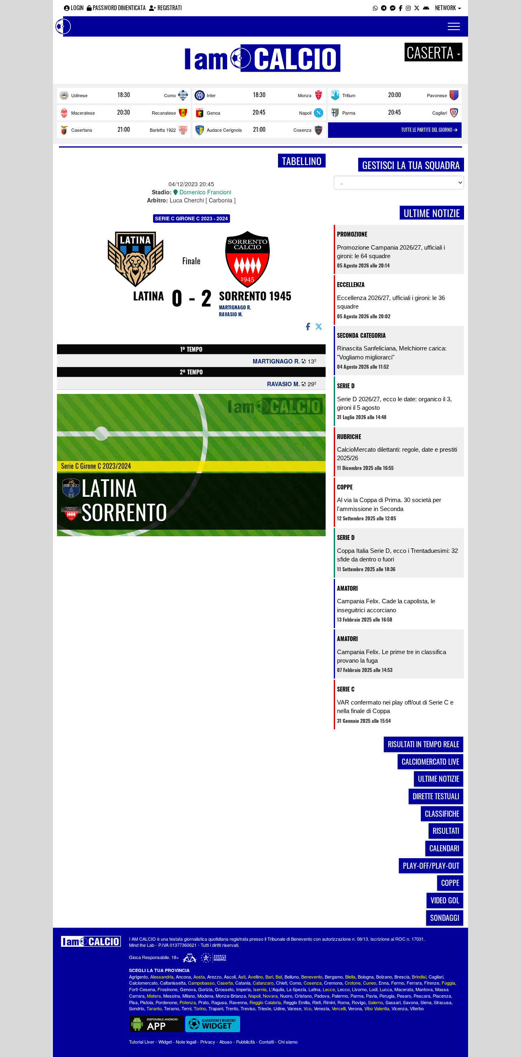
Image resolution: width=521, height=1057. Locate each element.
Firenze (431, 982)
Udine (279, 1008)
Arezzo (214, 976)
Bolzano (384, 976)
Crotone (353, 982)
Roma (343, 1002)
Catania (242, 982)
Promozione (352, 234)
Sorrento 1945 (255, 295)
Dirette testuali (436, 796)
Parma (348, 112)
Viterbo (417, 1008)
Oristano (303, 995)
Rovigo (359, 1002)
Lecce (329, 989)
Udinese (79, 95)
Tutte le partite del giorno (427, 129)
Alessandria (161, 976)
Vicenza (399, 1008)
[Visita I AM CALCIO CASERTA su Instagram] (408, 7)
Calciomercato (143, 982)
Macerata (403, 989)
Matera (154, 995)
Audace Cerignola (224, 129)
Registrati (169, 7)
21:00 (124, 129)
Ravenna (238, 1002)
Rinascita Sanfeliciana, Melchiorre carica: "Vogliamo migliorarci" (392, 352)
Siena (425, 1002)
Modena (205, 995)
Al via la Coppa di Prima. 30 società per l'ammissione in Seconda (389, 504)
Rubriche (349, 436)
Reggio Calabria (265, 1002)
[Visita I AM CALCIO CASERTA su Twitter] (417, 7)
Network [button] (446, 7)
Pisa (133, 1002)
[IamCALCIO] (91, 941)
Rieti (316, 1002)
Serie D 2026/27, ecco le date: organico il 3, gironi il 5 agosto (394, 403)
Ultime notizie (438, 778)
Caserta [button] (431, 52)
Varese (294, 1008)
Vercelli (339, 1008)
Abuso (225, 1041)
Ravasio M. (231, 314)
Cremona (333, 982)
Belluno (292, 976)
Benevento (311, 976)
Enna (384, 982)
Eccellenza (351, 284)
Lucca (386, 989)
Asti (241, 976)
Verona (355, 1008)
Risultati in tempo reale (423, 744)
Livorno (359, 989)
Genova (188, 989)
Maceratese (83, 112)
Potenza (188, 1002)
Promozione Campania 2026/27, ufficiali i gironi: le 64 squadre (391, 251)
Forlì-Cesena (142, 989)
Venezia (321, 1008)
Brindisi (419, 976)
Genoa (213, 112)
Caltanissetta (173, 982)
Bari (269, 976)
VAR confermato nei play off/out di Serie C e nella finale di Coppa (395, 706)
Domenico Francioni (204, 192)
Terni (186, 1008)
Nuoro (286, 995)
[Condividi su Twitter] (319, 326)
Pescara (422, 995)
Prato (203, 1002)
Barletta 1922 (163, 129)
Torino (200, 1008)
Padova (321, 995)
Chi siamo (288, 1041)
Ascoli (230, 976)
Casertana (81, 129)
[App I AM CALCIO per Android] (426, 7)
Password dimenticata (119, 7)
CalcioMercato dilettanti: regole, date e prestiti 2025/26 (397, 453)
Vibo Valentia (376, 1008)
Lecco (343, 989)
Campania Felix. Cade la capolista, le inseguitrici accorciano (386, 605)
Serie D (346, 385)
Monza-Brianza (231, 995)
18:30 (124, 95)
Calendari (444, 848)
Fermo (397, 982)
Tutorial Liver (141, 1041)
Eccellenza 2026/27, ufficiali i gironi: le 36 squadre (391, 302)
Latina (148, 295)
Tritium (348, 95)
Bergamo (334, 976)
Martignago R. (235, 307)
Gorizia (205, 989)
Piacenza (442, 995)
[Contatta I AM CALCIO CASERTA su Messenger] (393, 7)
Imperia (243, 989)
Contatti (266, 1041)
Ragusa (219, 1002)
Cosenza (302, 129)
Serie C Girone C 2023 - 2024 (191, 218)
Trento (231, 1008)
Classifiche (442, 813)
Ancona (183, 976)
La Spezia (296, 989)
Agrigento (138, 976)
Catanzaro (263, 982)
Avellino (255, 976)
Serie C (346, 689)
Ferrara (414, 982)
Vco (307, 1008)
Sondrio (136, 1008)
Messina (171, 995)
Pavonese (437, 95)
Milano (188, 995)
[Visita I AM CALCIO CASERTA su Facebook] (401, 7)
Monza (304, 95)
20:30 (123, 112)
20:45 (259, 112)
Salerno (375, 1002)
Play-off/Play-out (431, 865)
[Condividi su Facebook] (307, 326)
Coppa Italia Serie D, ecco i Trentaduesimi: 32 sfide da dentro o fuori (397, 555)
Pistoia (146, 1002)
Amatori (347, 588)
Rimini (329, 1002)
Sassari (393, 1002)
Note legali (186, 1041)
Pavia (371, 995)
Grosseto (224, 989)
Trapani (215, 1008)
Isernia (260, 989)
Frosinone (167, 989)
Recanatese (164, 112)
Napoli (305, 112)
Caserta (225, 982)
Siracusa (442, 1002)
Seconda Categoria (361, 335)
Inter (211, 95)
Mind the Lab (141, 945)
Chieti (281, 982)
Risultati (446, 830)
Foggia (448, 982)
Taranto (154, 1008)
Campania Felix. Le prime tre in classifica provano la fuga (391, 656)
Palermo (340, 995)
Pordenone (166, 1002)
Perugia (386, 995)
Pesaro (404, 995)
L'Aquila (276, 989)
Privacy (207, 1041)
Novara (270, 995)
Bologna (366, 976)
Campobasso (201, 982)
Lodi (373, 989)
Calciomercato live (430, 761)
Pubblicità (245, 1041)
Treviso (248, 1008)
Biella (350, 976)
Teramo (171, 1008)
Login (76, 7)
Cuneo (369, 982)
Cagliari (439, 112)
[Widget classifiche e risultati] (212, 1023)
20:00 (394, 95)
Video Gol (445, 900)
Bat (279, 976)
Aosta (199, 976)
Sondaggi (444, 917)
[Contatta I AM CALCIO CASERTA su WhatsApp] (375, 7)
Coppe (344, 487)
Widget (165, 1041)
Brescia (401, 976)
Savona (410, 1002)
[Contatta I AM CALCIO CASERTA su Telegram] (384, 7)
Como (170, 95)
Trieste (264, 1008)
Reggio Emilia (296, 1002)
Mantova (424, 989)
